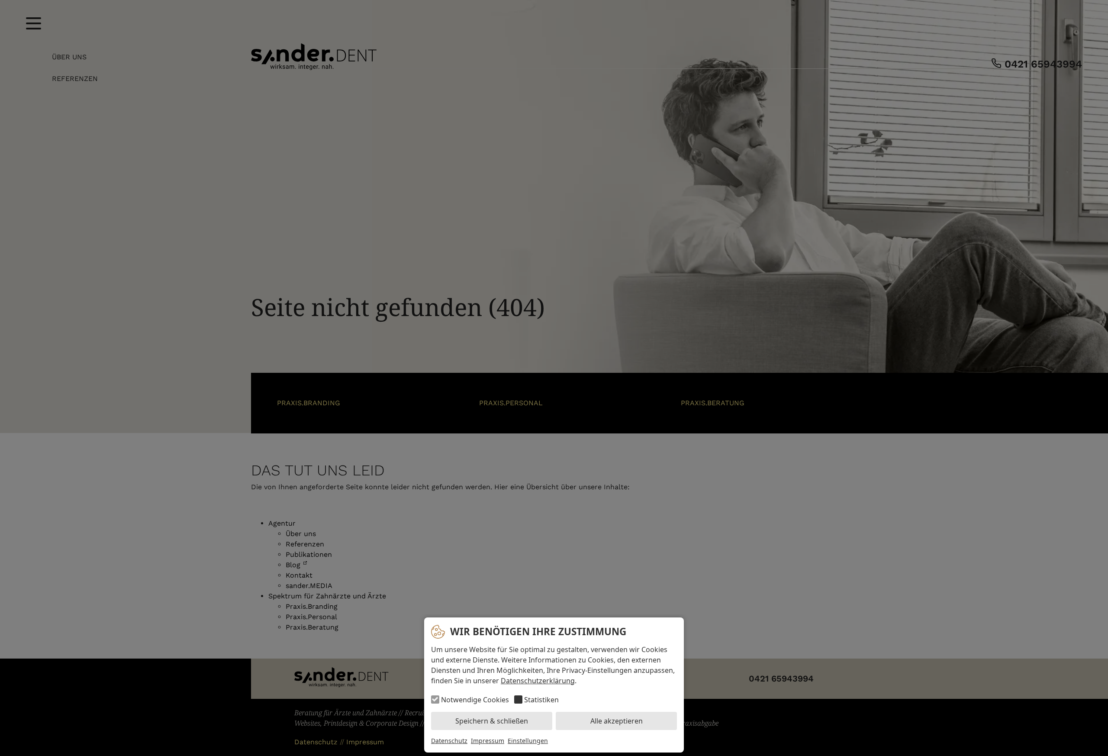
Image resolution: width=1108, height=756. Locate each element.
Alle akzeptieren (616, 721)
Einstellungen (528, 740)
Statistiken (541, 699)
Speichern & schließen (491, 721)
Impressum (487, 741)
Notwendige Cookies (475, 699)
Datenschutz (449, 741)
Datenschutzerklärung (538, 680)
